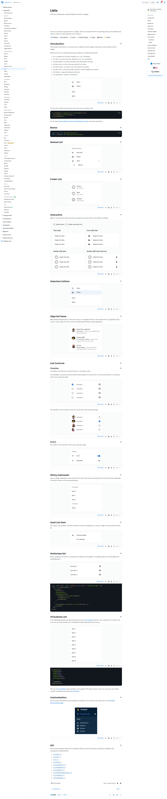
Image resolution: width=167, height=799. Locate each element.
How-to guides (7, 222)
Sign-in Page (7, 202)
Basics (53, 127)
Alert (5, 82)
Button (6, 21)
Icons (5, 64)
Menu (5, 122)
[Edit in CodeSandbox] (108, 103)
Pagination (7, 125)
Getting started (7, 7)
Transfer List (7, 46)
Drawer (6, 117)
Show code (100, 103)
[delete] (116, 257)
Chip (5, 59)
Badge (6, 56)
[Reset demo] (117, 103)
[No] (120, 783)
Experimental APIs (8, 228)
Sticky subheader (59, 475)
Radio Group (7, 31)
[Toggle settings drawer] (164, 2)
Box (5, 138)
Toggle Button (8, 48)
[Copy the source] (111, 103)
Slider (5, 38)
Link (5, 120)
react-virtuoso (74, 691)
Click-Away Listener (9, 158)
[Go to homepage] (2, 2)
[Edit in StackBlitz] (105, 103)
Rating (6, 33)
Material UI (8, 2)
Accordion (7, 99)
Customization (7, 218)
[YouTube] (117, 794)
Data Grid (6, 186)
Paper (5, 107)
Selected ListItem (60, 281)
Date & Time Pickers (9, 189)
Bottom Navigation (9, 112)
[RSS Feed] (120, 794)
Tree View (6, 194)
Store (64, 795)
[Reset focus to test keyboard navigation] (114, 103)
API (52, 745)
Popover (6, 168)
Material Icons (8, 66)
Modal (5, 163)
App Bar (6, 102)
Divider (6, 61)
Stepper (6, 130)
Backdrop (6, 84)
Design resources (8, 238)
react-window (88, 620)
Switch (6, 41)
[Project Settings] (95, 714)
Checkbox (6, 26)
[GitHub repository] (157, 2)
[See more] (119, 103)
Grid (8, 143)
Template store (7, 241)
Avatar (6, 54)
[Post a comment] (121, 44)
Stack (5, 148)
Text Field (6, 43)
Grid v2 (6, 145)
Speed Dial (7, 127)
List (5, 69)
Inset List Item (58, 522)
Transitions (7, 178)
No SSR (6, 166)
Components (6, 10)
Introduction (57, 43)
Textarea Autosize (9, 176)
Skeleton (6, 92)
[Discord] (113, 794)
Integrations (6, 225)
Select (5, 36)
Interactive (56, 214)
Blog (59, 795)
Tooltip (6, 74)
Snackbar (6, 94)
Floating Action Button (10, 28)
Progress (6, 89)
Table (5, 71)
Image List (7, 150)
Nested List (56, 142)
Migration (5, 231)
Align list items (58, 316)
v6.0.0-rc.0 (16, 2)
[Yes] (117, 783)
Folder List (56, 179)
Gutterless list (58, 553)
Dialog (6, 87)
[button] (86, 82)
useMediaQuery (8, 181)
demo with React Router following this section (73, 121)
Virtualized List (58, 616)
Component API (7, 215)
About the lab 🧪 (8, 207)
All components (8, 13)
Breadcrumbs (7, 115)
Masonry (6, 210)
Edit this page (56, 783)
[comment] (100, 566)
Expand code (100, 581)
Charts (6, 191)
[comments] (99, 384)
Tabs (5, 132)
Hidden (6, 153)
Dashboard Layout (9, 199)
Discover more (7, 234)
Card (5, 104)
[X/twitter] (110, 794)
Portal (5, 173)
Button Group (7, 23)
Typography (7, 76)
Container (6, 140)
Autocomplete (8, 18)
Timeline (6, 212)
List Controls (57, 363)
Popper (6, 171)
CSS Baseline (7, 161)
